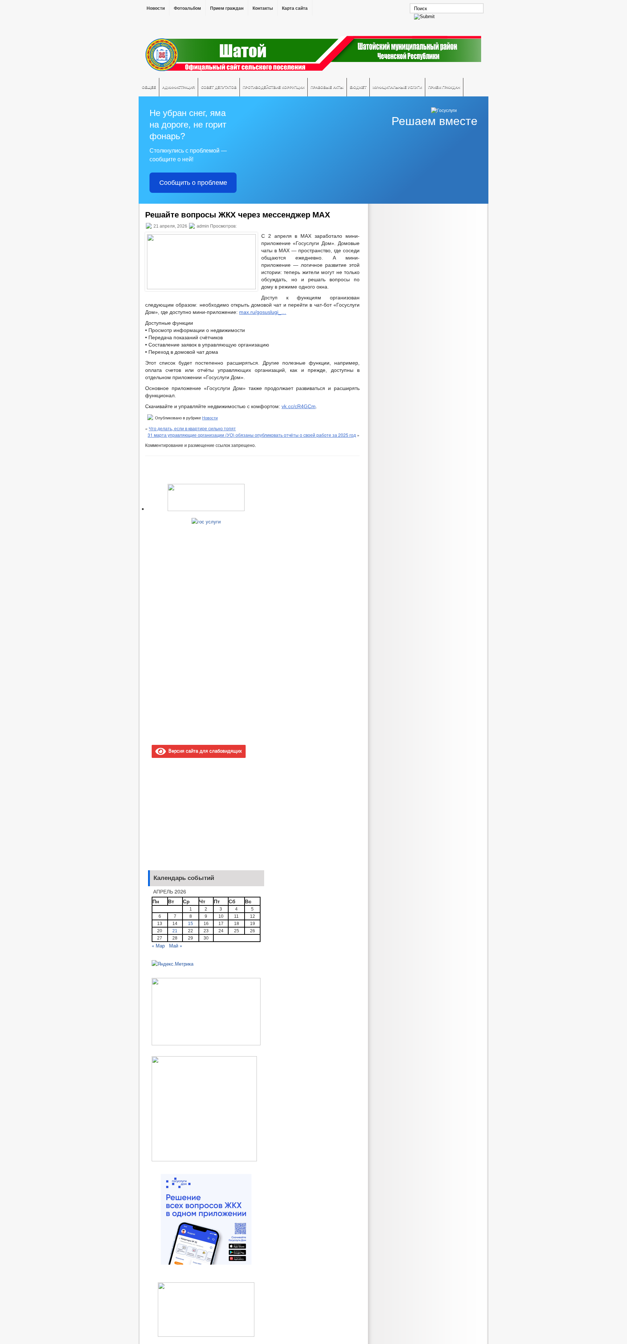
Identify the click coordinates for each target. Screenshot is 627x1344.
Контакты (263, 8)
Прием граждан (226, 8)
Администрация (178, 87)
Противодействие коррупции (273, 87)
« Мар (158, 945)
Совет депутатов (219, 87)
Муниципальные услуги (397, 87)
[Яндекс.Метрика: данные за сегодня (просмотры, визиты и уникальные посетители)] (172, 963)
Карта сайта (295, 8)
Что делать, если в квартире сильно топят (192, 428)
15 (190, 923)
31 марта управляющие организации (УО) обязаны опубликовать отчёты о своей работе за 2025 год (252, 435)
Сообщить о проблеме (193, 182)
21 (174, 930)
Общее (149, 87)
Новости (156, 8)
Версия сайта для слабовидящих (204, 750)
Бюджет (358, 87)
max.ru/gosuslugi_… (262, 312)
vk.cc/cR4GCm (299, 406)
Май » (175, 945)
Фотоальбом (187, 8)
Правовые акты (327, 87)
